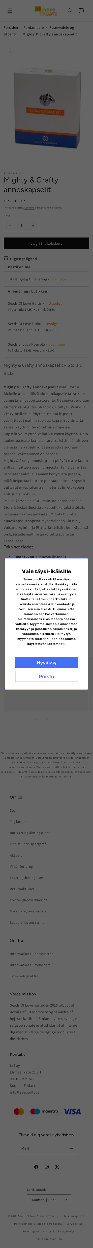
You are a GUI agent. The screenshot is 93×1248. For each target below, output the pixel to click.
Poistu (46, 676)
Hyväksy (47, 662)
